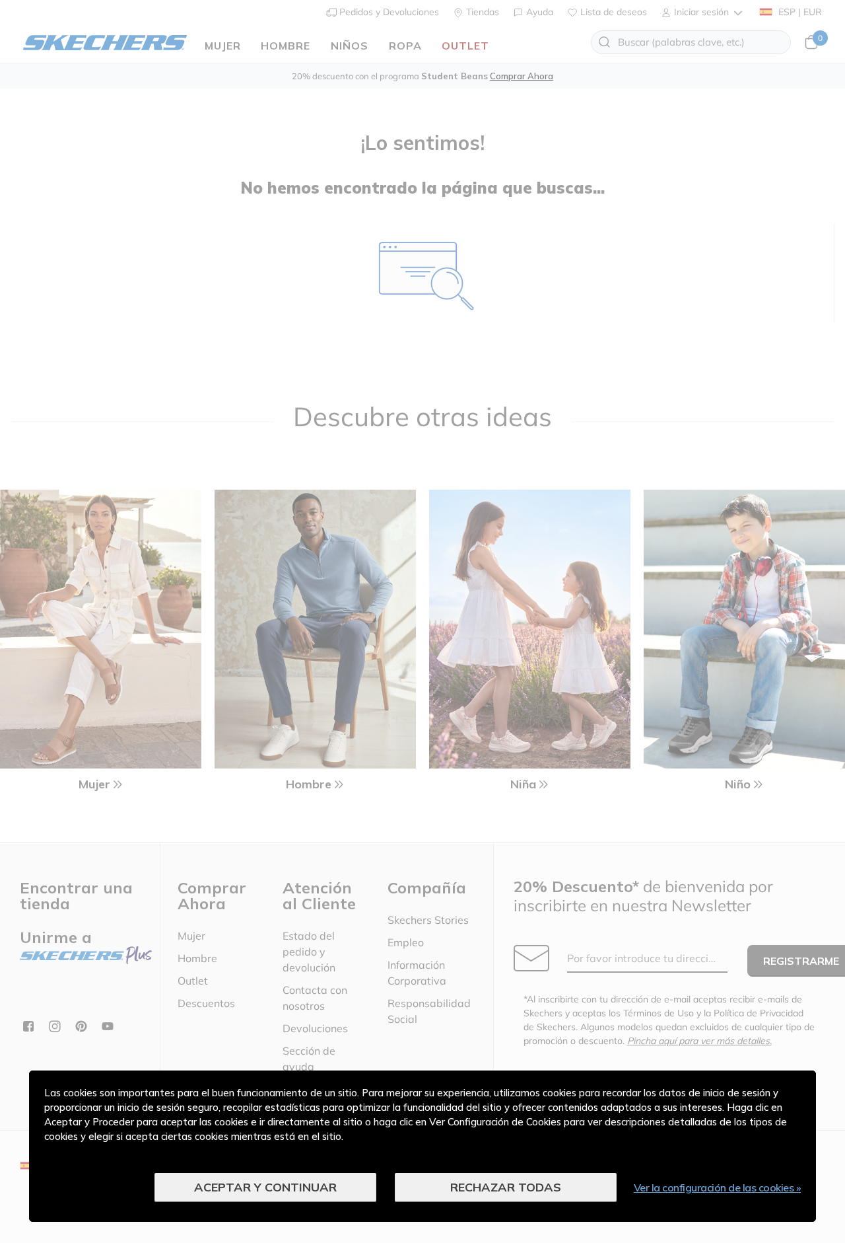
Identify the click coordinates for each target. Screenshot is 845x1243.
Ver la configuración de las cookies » (717, 1187)
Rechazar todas (505, 1187)
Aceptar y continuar (265, 1187)
